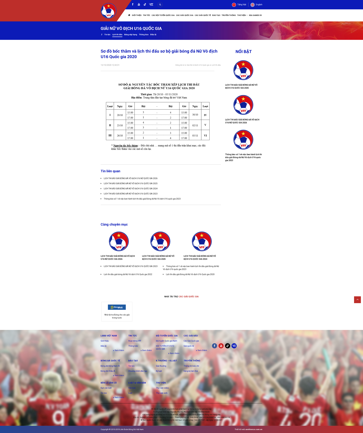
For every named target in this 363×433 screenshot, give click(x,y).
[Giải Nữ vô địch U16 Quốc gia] (102, 35)
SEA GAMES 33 (255, 15)
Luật (130, 393)
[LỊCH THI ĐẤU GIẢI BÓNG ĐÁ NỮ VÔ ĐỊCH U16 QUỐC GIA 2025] (160, 241)
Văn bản (132, 388)
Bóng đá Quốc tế (110, 360)
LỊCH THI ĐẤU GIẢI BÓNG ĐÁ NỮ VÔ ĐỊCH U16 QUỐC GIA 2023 (131, 194)
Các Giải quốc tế (203, 15)
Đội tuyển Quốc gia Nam (166, 341)
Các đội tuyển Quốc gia (163, 15)
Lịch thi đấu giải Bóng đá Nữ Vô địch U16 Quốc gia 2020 (190, 274)
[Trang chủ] (129, 15)
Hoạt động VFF (134, 341)
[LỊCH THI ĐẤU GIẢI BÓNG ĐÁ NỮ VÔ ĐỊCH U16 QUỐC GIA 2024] (202, 241)
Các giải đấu (191, 335)
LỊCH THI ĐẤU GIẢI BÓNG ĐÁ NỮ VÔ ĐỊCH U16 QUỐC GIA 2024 (131, 188)
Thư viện (241, 15)
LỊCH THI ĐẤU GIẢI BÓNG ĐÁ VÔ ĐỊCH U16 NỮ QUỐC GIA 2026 (131, 178)
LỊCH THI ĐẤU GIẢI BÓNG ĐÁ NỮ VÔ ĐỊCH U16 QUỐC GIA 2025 (131, 183)
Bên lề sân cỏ (109, 383)
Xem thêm (119, 350)
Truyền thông (229, 15)
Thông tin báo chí (191, 366)
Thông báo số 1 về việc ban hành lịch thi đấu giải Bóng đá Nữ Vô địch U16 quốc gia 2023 (142, 199)
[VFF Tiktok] (145, 5)
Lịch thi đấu (117, 34)
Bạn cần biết (106, 388)
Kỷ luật (159, 371)
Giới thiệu (137, 15)
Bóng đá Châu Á (108, 371)
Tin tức (146, 15)
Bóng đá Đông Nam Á (110, 366)
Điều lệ (153, 34)
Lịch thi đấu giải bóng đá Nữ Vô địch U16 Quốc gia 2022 (128, 274)
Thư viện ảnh (161, 393)
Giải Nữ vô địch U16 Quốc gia (198, 65)
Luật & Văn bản (137, 383)
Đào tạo (216, 15)
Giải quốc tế (189, 346)
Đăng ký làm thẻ (191, 371)
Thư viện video (162, 388)
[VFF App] (151, 5)
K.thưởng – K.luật (166, 360)
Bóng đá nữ (180, 65)
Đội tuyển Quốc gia (167, 335)
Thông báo (143, 34)
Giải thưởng (161, 366)
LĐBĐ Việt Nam (109, 335)
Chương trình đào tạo (137, 371)
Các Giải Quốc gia (184, 15)
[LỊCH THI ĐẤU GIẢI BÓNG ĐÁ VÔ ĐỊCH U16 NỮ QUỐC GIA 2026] (119, 241)
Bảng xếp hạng (130, 34)
